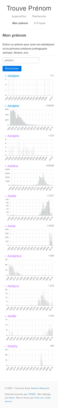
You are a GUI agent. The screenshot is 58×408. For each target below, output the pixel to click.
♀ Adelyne (11, 286)
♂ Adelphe (11, 76)
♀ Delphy (11, 346)
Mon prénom (20, 23)
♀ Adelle (10, 316)
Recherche (39, 16)
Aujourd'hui (19, 16)
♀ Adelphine (13, 256)
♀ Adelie (10, 196)
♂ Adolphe (11, 106)
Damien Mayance (40, 388)
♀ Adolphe (11, 136)
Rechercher (12, 68)
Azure (12, 397)
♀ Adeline (11, 166)
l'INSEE (32, 394)
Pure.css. (39, 397)
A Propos (40, 23)
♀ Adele (10, 226)
